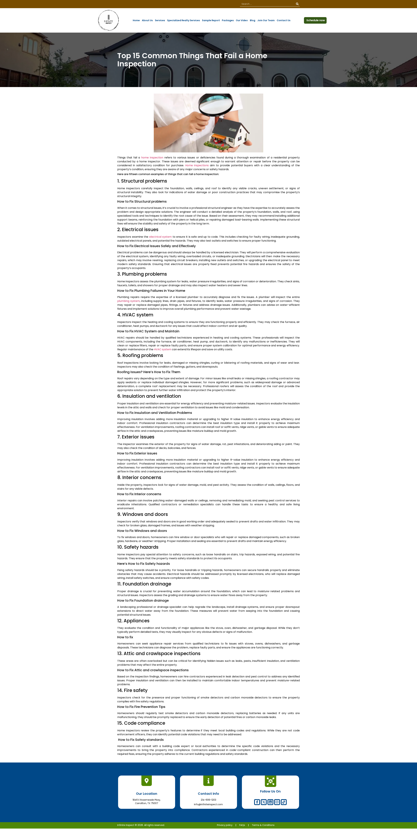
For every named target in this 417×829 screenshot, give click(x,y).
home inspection (152, 157)
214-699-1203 (208, 799)
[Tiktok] (284, 802)
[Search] (297, 4)
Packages (228, 20)
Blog (252, 20)
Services (160, 20)
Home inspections (197, 165)
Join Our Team (266, 20)
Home (136, 20)
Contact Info (208, 793)
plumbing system (128, 301)
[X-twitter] (264, 802)
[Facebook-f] (257, 802)
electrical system (160, 237)
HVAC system (162, 349)
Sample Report (211, 20)
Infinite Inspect (125, 825)
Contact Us (283, 20)
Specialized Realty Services (183, 20)
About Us (147, 20)
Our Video (242, 20)
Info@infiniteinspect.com (208, 804)
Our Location (146, 793)
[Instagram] (277, 802)
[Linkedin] (270, 802)
